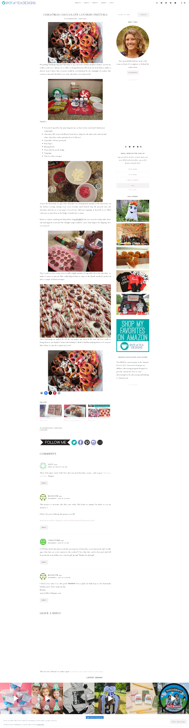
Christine (54, 540)
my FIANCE (78, 219)
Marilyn (53, 496)
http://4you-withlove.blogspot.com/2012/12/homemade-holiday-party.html (67, 520)
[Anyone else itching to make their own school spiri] (78, 698)
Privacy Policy (133, 190)
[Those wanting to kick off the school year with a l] (142, 698)
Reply (44, 483)
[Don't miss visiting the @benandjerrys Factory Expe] (173, 698)
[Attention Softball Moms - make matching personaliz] (110, 698)
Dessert (44, 430)
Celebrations (71, 18)
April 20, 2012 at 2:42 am (57, 467)
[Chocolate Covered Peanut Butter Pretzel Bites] (75, 411)
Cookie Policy (40, 724)
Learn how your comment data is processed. (86, 671)
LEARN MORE (132, 72)
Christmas (82, 18)
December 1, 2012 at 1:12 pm (58, 543)
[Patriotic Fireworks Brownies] (51, 411)
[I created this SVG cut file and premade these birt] (47, 698)
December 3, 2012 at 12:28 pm (59, 577)
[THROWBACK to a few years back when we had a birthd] (16, 698)
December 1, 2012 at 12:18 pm (59, 498)
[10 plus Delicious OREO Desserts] (99, 411)
